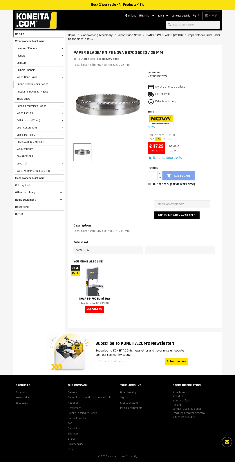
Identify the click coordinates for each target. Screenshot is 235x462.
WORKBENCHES (25, 149)
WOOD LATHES (25, 113)
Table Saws (23, 99)
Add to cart (178, 176)
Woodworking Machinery (29, 41)
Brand (151, 111)
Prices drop (22, 392)
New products (24, 397)
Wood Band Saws (27, 77)
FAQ (70, 423)
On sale (19, 34)
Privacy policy (75, 444)
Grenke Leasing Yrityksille (82, 413)
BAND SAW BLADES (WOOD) (33, 84)
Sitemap (73, 433)
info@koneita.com (194, 413)
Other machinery (25, 192)
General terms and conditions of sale (89, 397)
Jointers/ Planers (27, 48)
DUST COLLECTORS (27, 127)
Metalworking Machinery (29, 178)
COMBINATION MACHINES (30, 142)
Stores (72, 439)
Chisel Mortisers (26, 135)
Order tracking (128, 392)
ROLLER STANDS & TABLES (33, 91)
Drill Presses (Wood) (28, 120)
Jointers (21, 63)
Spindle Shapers (26, 70)
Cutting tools (23, 185)
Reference (154, 72)
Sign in (196, 15)
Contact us (74, 428)
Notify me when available (176, 215)
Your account (130, 385)
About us (73, 403)
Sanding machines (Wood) (32, 106)
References (74, 408)
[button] (165, 158)
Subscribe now (176, 361)
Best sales (22, 403)
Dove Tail (22, 163)
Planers (21, 55)
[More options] (227, 442)
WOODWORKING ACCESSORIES (33, 171)
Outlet (19, 214)
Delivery (72, 392)
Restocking (22, 207)
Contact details (181, 16)
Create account (129, 403)
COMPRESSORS (25, 156)
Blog (70, 449)
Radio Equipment (25, 200)
